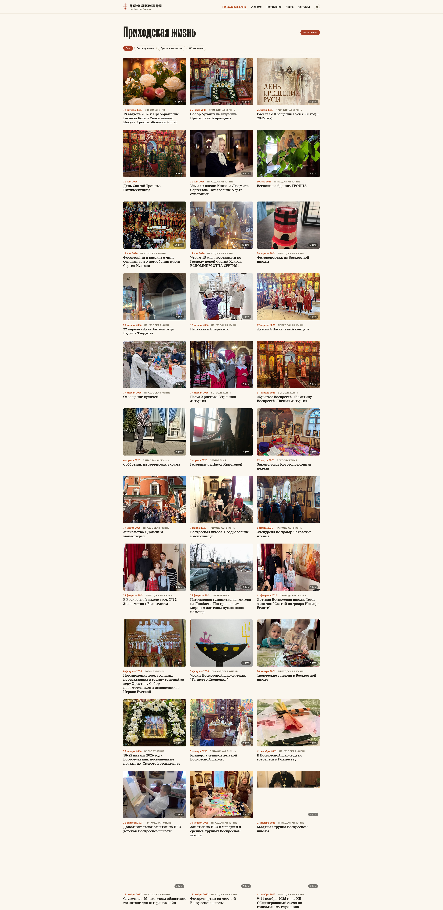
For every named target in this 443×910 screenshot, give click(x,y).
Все (128, 48)
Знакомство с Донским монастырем (143, 534)
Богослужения (145, 48)
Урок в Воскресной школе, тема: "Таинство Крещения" (218, 677)
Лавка (290, 6)
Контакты (304, 6)
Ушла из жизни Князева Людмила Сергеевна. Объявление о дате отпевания (219, 189)
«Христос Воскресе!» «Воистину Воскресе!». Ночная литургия (284, 398)
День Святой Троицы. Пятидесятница (142, 187)
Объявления (196, 48)
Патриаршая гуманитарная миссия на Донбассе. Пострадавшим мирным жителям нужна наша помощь (220, 605)
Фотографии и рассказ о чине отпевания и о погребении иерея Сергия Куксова (151, 261)
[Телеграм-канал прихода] (317, 7)
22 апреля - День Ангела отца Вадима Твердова (148, 331)
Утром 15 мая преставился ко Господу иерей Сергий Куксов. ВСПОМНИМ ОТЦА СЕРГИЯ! (216, 261)
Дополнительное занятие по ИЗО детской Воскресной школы (152, 828)
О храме (256, 6)
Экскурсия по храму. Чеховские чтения (284, 534)
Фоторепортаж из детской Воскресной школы (213, 900)
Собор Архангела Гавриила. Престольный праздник (214, 116)
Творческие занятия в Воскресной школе (286, 677)
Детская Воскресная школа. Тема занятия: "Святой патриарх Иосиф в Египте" (288, 603)
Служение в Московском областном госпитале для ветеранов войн (154, 900)
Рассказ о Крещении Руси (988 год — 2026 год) (288, 116)
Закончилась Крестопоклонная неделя (284, 466)
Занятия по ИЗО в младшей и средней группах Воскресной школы (215, 830)
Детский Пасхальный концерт (283, 329)
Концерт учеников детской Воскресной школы (213, 757)
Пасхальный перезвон (209, 329)
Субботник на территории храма (151, 464)
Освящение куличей (140, 396)
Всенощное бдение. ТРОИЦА (282, 185)
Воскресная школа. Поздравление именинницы (219, 534)
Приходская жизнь (234, 6)
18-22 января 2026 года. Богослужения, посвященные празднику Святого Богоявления (151, 759)
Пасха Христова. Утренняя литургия (213, 398)
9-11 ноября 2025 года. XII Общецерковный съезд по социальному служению (279, 902)
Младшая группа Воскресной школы (282, 828)
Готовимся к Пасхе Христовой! (216, 464)
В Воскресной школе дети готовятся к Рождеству (279, 757)
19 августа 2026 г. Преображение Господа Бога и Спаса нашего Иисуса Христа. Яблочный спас (151, 118)
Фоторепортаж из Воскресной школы (283, 259)
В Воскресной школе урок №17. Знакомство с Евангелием (150, 601)
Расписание (274, 6)
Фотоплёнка (310, 32)
